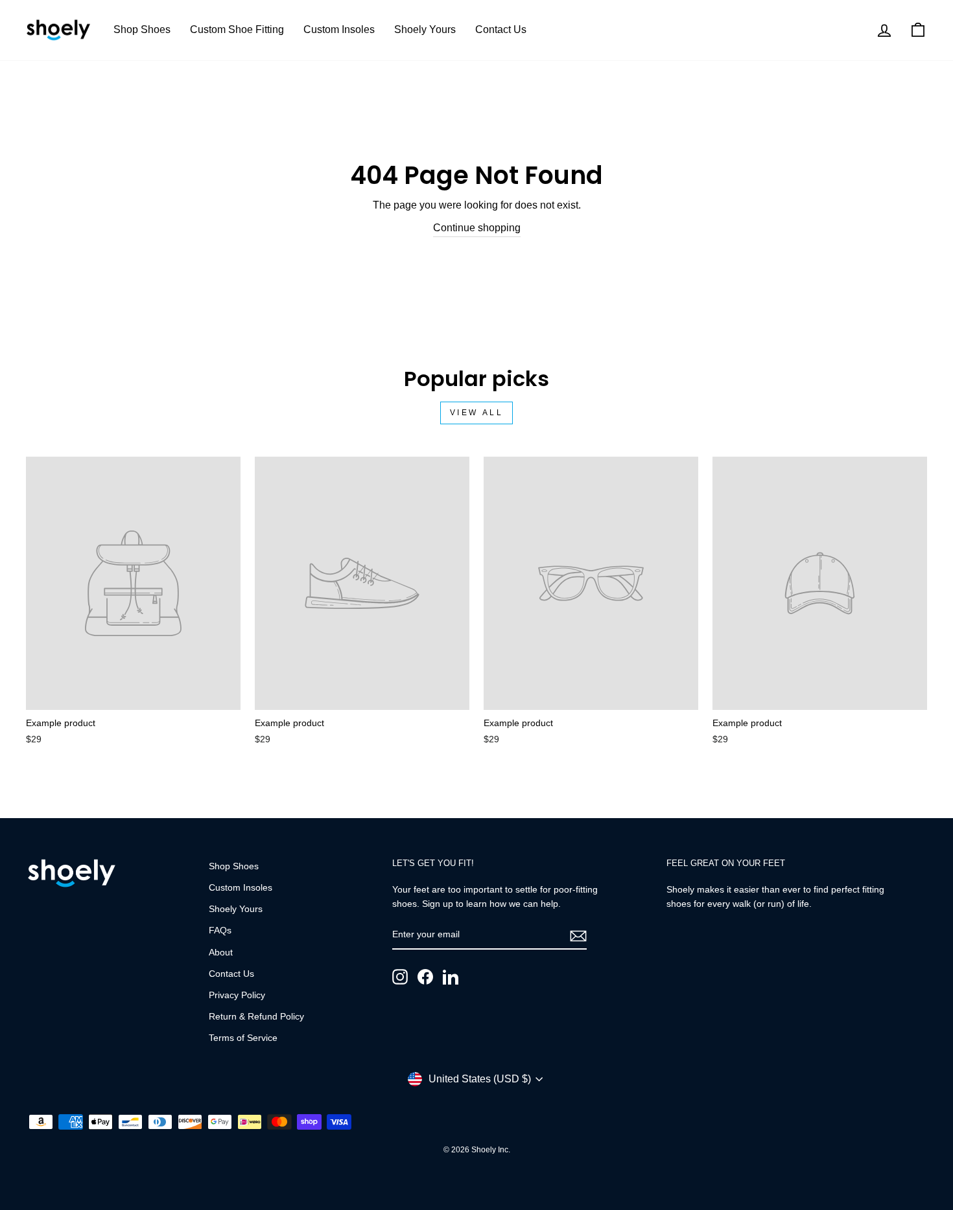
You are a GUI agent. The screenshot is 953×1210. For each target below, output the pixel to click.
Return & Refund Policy (256, 1017)
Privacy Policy (237, 995)
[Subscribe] (578, 935)
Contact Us (500, 29)
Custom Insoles (339, 29)
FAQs (220, 930)
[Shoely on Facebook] (425, 977)
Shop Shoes (142, 29)
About (221, 952)
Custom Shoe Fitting (237, 29)
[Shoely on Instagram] (400, 977)
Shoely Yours (425, 29)
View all (477, 412)
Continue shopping (477, 227)
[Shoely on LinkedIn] (450, 977)
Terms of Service (243, 1038)
